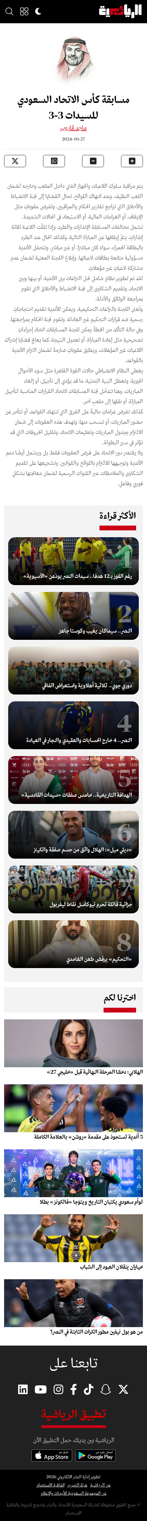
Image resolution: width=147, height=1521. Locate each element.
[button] (24, 11)
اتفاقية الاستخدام (51, 1485)
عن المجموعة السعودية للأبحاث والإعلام (74, 1493)
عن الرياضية (100, 1485)
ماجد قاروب (74, 128)
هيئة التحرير (77, 1485)
